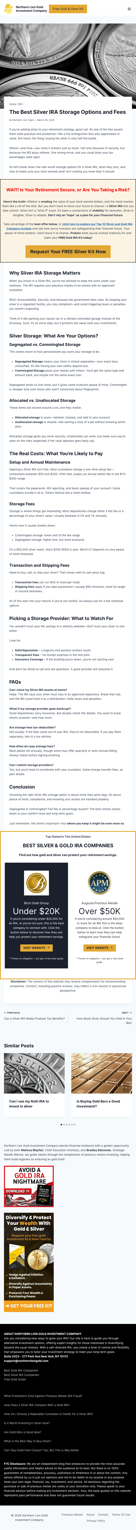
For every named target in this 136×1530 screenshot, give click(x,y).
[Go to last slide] (10, 1087)
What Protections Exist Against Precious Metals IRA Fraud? (43, 1396)
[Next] (126, 1087)
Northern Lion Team (23, 120)
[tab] (61, 1124)
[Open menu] (129, 8)
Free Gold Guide (15, 1379)
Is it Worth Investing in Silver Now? (27, 1423)
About (90, 1514)
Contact (103, 1514)
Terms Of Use (121, 1514)
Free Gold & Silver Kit (68, 9)
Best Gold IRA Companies (21, 1370)
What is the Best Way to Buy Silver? (27, 1441)
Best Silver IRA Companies (21, 1375)
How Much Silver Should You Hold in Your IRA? (104, 1018)
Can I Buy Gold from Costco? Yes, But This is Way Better (41, 1450)
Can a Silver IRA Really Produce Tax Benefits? (34, 1015)
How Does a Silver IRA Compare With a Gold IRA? (37, 1405)
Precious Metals (72, 1514)
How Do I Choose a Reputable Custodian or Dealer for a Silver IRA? (48, 1414)
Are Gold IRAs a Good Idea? (22, 1432)
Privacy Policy (96, 1520)
